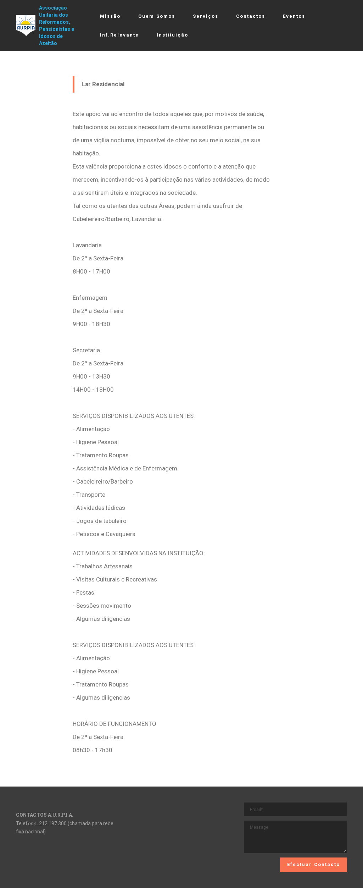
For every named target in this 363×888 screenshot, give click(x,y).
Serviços (205, 16)
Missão (110, 16)
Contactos (250, 16)
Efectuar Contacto (313, 864)
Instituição (172, 35)
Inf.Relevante (119, 35)
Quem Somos (156, 16)
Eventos (294, 16)
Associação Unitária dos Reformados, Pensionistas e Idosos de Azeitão (56, 25)
